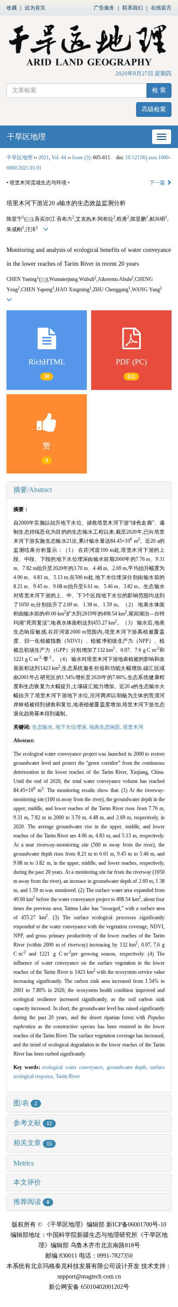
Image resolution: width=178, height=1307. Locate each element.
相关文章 (32, 1142)
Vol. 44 (58, 158)
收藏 (11, 8)
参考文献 (32, 1123)
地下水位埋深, (72, 727)
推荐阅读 (31, 1201)
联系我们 (132, 8)
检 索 (159, 90)
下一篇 (157, 183)
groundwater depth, (128, 1067)
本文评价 (27, 1182)
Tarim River (68, 1076)
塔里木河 (133, 727)
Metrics (23, 1163)
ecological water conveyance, (74, 1067)
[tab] (89, 490)
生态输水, (43, 727)
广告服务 (104, 8)
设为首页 (35, 8)
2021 (43, 158)
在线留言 (161, 8)
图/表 (25, 1103)
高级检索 (154, 109)
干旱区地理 (26, 136)
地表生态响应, (106, 727)
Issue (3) (81, 158)
